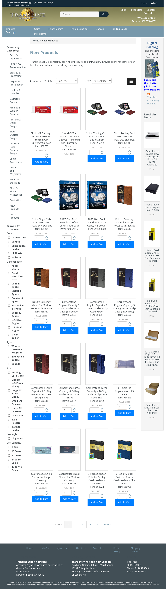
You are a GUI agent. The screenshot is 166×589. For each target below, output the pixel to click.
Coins (37, 29)
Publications (16, 200)
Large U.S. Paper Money (17, 393)
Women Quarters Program (17, 349)
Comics (100, 29)
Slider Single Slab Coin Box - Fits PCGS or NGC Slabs (41, 222)
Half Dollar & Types (18, 307)
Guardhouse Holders (18, 247)
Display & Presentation (16, 83)
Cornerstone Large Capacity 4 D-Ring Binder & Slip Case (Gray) (69, 392)
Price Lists (136, 9)
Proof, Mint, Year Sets (17, 276)
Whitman (17, 257)
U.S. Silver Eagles (17, 321)
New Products (14, 207)
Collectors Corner (15, 100)
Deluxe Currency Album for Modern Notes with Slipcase (41, 305)
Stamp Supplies (79, 29)
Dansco (16, 241)
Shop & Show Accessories (16, 191)
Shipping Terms (135, 550)
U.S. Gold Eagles (17, 329)
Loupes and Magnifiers (15, 171)
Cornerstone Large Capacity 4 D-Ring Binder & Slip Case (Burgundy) (41, 392)
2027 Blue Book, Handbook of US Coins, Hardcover (97, 222)
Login (155, 3)
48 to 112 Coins (17, 468)
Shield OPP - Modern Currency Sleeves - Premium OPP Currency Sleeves (69, 139)
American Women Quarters (15, 111)
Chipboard (17, 438)
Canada (16, 363)
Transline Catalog (10, 30)
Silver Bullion (15, 336)
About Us (81, 548)
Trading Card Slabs (18, 374)
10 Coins (16, 451)
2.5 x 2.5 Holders (16, 428)
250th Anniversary (16, 160)
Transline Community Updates (153, 100)
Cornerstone (18, 237)
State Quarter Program (14, 135)
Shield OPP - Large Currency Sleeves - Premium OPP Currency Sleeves (41, 137)
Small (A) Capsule (17, 402)
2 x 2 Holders (16, 421)
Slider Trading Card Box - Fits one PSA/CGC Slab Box (124, 136)
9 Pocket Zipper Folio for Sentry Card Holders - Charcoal (97, 478)
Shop (123, 9)
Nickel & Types (16, 292)
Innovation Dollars (18, 358)
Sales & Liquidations (16, 57)
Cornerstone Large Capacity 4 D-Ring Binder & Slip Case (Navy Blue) (96, 392)
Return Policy (116, 550)
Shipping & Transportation (17, 65)
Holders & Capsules (15, 92)
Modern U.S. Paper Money (17, 383)
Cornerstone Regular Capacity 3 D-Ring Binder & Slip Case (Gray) (97, 306)
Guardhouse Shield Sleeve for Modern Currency (69, 477)
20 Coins (16, 455)
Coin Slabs (17, 415)
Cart (145, 3)
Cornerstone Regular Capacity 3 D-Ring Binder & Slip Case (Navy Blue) (124, 306)
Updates (151, 9)
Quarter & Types (17, 300)
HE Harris (17, 253)
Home (36, 40)
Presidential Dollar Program (16, 123)
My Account (62, 548)
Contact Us (149, 13)
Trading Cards (119, 29)
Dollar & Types (16, 314)
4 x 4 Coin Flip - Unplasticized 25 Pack (124, 391)
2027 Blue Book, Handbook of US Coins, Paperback (69, 222)
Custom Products (14, 216)
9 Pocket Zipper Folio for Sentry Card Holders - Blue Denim (124, 478)
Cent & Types (15, 285)
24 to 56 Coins (16, 461)
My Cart (46, 548)
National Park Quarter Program (14, 148)
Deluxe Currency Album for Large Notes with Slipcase (124, 222)
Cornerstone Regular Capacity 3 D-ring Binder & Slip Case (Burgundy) (69, 306)
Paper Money (55, 29)
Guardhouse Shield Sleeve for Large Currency (41, 477)
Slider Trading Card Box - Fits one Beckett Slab (96, 136)
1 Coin (15, 446)
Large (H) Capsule (17, 410)
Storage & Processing (15, 74)
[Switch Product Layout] (131, 81)
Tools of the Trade (15, 181)
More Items (40, 33)
